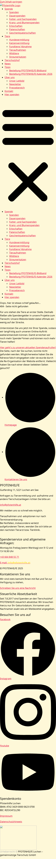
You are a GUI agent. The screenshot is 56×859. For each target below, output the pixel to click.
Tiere (7, 36)
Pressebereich (17, 87)
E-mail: (15, 562)
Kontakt (9, 91)
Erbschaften (15, 26)
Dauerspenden (17, 15)
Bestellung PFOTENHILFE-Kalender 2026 (30, 74)
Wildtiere (14, 53)
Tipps (7, 67)
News (8, 63)
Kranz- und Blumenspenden (24, 22)
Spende (9, 8)
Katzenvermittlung (19, 43)
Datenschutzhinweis (11, 821)
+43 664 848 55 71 (9, 556)
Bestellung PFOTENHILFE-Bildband (27, 70)
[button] (28, 154)
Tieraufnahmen (17, 50)
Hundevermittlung (19, 39)
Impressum (6, 815)
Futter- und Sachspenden (23, 19)
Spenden (14, 12)
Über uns (10, 77)
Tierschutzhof (12, 60)
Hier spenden (12, 94)
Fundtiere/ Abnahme (20, 46)
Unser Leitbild (16, 80)
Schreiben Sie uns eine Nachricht (18, 588)
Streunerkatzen (17, 56)
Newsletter (15, 84)
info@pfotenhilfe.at (10, 504)
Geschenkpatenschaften (22, 32)
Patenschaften (17, 29)
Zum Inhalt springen (11, 1)
